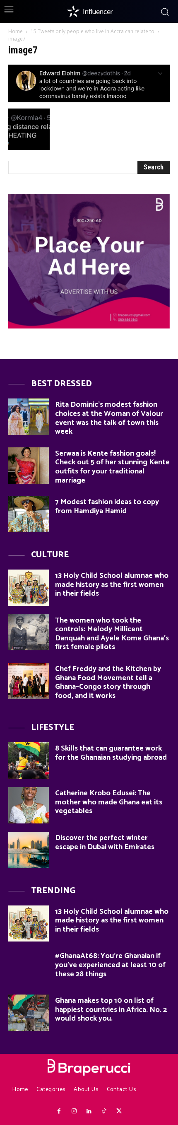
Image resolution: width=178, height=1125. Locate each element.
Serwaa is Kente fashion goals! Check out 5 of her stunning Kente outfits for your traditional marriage (112, 467)
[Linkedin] (89, 1111)
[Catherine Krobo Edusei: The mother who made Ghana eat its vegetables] (28, 805)
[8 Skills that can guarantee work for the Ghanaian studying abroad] (28, 760)
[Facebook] (58, 1111)
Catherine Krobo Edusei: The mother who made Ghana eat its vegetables (108, 802)
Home (15, 31)
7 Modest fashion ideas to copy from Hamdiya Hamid (107, 506)
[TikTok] (103, 1111)
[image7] (89, 100)
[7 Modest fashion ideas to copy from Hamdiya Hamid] (28, 514)
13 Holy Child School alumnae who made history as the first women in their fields (111, 585)
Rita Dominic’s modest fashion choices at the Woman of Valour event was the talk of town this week (109, 418)
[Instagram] (73, 1111)
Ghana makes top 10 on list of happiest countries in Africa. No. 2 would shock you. (111, 1010)
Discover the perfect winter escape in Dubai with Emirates (104, 842)
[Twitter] (119, 1111)
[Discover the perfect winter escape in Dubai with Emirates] (28, 850)
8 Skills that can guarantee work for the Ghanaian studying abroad (111, 753)
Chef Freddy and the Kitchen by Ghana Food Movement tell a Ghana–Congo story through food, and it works (108, 682)
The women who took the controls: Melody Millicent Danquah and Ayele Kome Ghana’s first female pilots (112, 634)
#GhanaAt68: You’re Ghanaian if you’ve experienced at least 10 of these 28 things (110, 965)
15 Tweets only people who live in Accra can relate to (92, 31)
